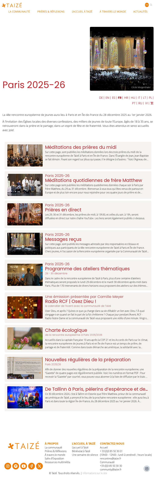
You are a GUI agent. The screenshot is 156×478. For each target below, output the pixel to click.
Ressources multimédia (57, 462)
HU (133, 98)
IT (139, 98)
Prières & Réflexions (51, 11)
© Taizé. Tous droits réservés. (65, 473)
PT (134, 103)
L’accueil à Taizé (82, 11)
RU (140, 103)
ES (114, 98)
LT (145, 98)
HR (126, 98)
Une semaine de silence (85, 454)
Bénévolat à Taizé (81, 451)
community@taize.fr (110, 469)
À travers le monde (113, 11)
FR (147, 4)
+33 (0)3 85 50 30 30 (111, 465)
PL (151, 98)
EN (108, 98)
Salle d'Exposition (54, 458)
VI (147, 103)
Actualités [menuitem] (140, 11)
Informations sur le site (95, 473)
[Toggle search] (152, 5)
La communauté (19, 11)
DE (101, 98)
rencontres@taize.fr (110, 458)
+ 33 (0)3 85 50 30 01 (111, 451)
